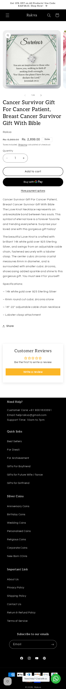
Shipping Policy (16, 596)
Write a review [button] (33, 371)
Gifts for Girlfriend (18, 483)
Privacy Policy (15, 587)
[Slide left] (25, 95)
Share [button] (10, 326)
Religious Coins (16, 539)
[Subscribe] (52, 644)
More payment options (33, 191)
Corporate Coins (17, 548)
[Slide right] (41, 95)
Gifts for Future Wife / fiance (25, 474)
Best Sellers (14, 441)
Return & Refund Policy (21, 612)
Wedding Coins (16, 522)
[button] (7, 15)
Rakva (37, 687)
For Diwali (13, 449)
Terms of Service (17, 621)
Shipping (22, 145)
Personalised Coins (19, 531)
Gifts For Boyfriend (19, 466)
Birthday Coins (16, 514)
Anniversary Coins (18, 506)
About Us (13, 579)
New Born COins (17, 556)
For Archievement (18, 458)
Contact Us (14, 604)
